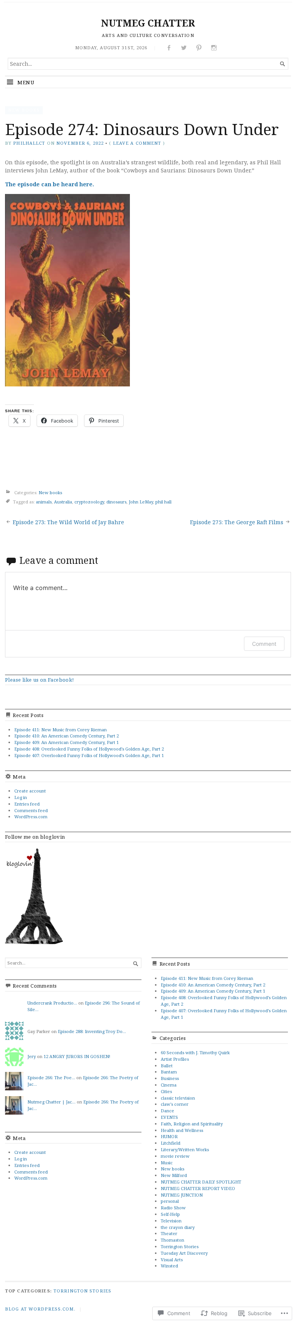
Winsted (169, 1266)
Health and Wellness (182, 1130)
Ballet (167, 1065)
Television (171, 1221)
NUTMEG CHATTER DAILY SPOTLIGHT (201, 1182)
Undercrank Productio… (52, 1003)
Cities (166, 1091)
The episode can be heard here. (49, 184)
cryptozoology (89, 502)
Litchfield (170, 1143)
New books (24, 110)
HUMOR (169, 1136)
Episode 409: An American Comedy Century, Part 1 (66, 742)
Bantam (169, 1072)
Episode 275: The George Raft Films (236, 522)
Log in (20, 797)
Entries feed (27, 804)
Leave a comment (137, 143)
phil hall (163, 502)
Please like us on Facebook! (39, 679)
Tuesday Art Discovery (184, 1253)
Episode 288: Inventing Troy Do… (92, 1031)
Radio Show (173, 1207)
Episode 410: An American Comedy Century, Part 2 (66, 736)
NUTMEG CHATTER (148, 23)
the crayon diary (178, 1227)
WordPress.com (30, 816)
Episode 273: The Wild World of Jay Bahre (68, 522)
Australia (63, 502)
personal (170, 1201)
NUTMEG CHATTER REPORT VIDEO (198, 1188)
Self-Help (170, 1214)
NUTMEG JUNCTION (182, 1195)
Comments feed (31, 810)
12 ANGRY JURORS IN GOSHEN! (77, 1056)
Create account (30, 791)
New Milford (174, 1175)
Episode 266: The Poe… (51, 1077)
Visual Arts (172, 1259)
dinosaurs (116, 502)
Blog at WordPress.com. (40, 1309)
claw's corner (174, 1104)
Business (170, 1078)
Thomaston (172, 1240)
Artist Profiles (175, 1059)
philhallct (29, 143)
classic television (178, 1098)
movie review (175, 1156)
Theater (169, 1233)
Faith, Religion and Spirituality (192, 1124)
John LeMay (141, 502)
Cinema (169, 1085)
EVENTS (169, 1117)
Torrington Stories (179, 1246)
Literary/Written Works (185, 1149)
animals (44, 502)
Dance (167, 1110)
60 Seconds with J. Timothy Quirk (195, 1052)
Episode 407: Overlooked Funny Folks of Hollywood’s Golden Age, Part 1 (89, 755)
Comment (264, 643)
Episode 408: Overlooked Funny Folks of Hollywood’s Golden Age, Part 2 (89, 749)
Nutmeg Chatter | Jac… (51, 1102)
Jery (31, 1056)
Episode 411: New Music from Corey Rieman (60, 729)
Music (167, 1162)
